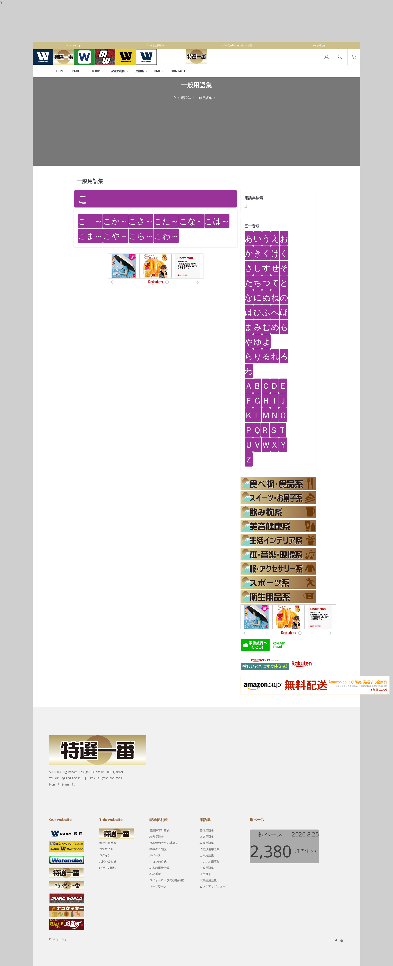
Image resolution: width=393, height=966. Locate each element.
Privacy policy (57, 939)
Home (60, 71)
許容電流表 (156, 837)
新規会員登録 (157, 45)
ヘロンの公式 (158, 861)
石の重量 (155, 874)
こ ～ (90, 221)
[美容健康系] (278, 526)
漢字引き (205, 874)
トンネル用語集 (210, 861)
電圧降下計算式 (159, 830)
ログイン (105, 855)
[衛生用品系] (278, 596)
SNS (157, 71)
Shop (96, 71)
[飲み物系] (278, 512)
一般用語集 (204, 98)
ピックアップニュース (214, 886)
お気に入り (106, 849)
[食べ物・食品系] (278, 483)
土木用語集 (207, 855)
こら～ (141, 235)
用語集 (140, 71)
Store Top (75, 45)
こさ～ (140, 221)
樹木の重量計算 (159, 868)
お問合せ (320, 45)
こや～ (115, 235)
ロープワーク (158, 886)
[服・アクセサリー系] (278, 568)
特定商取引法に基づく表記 (238, 45)
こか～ (115, 221)
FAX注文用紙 (107, 868)
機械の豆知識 (158, 849)
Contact (178, 71)
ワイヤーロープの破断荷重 (166, 880)
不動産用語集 (208, 880)
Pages (77, 71)
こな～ (191, 221)
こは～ (216, 221)
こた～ (166, 221)
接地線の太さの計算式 (163, 843)
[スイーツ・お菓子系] (278, 497)
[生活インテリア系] (278, 540)
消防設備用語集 (210, 849)
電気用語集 (207, 830)
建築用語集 (207, 837)
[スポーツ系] (278, 582)
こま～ (90, 235)
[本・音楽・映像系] (278, 554)
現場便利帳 (118, 71)
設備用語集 (207, 843)
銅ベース (155, 855)
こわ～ (166, 235)
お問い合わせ (107, 861)
